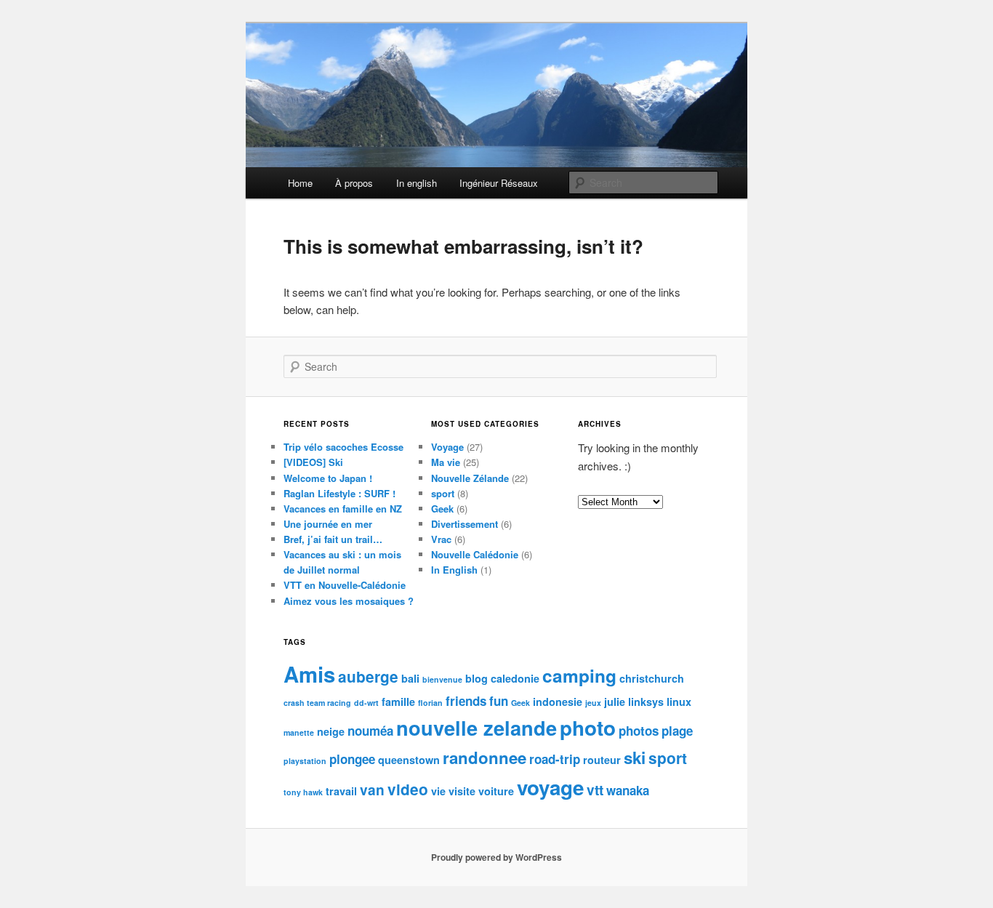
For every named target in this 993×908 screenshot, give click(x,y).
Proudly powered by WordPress (496, 857)
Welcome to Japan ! (328, 478)
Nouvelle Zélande (470, 478)
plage (677, 730)
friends (466, 701)
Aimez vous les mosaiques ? (349, 601)
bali (410, 678)
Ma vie (445, 462)
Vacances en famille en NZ (343, 508)
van (372, 789)
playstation (305, 760)
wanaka (627, 790)
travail (341, 791)
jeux (593, 702)
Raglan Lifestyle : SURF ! (339, 493)
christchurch (651, 678)
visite (462, 791)
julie (614, 701)
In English (454, 569)
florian (430, 702)
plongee (352, 759)
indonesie (557, 701)
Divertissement (464, 524)
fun (498, 701)
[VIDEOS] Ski (313, 462)
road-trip (554, 759)
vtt (595, 789)
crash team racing (317, 702)
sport (442, 493)
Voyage (447, 447)
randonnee (484, 757)
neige (331, 731)
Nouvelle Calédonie (474, 554)
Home (300, 183)
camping (579, 675)
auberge (368, 676)
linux (679, 701)
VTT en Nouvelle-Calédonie (345, 585)
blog (476, 678)
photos (639, 730)
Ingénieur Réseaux (498, 183)
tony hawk (303, 792)
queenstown (409, 759)
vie (438, 791)
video (407, 789)
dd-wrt (366, 702)
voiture (496, 791)
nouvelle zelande (476, 727)
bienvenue (442, 679)
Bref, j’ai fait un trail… (333, 539)
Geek (442, 508)
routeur (602, 759)
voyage (550, 787)
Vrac (441, 539)
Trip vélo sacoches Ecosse (343, 447)
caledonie (515, 678)
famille (398, 701)
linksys (646, 701)
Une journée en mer (328, 524)
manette (299, 732)
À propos (354, 183)
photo (588, 727)
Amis (309, 674)
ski (635, 757)
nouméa (370, 730)
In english (416, 183)
